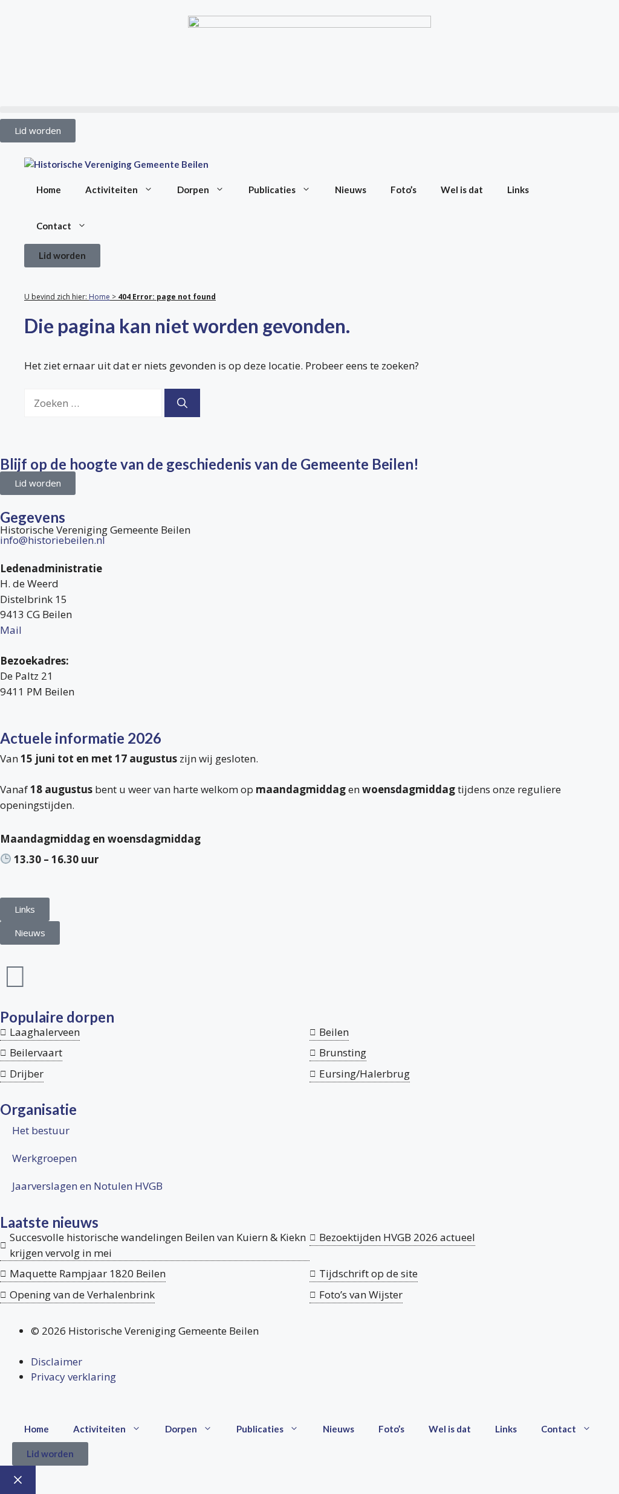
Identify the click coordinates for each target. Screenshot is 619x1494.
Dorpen (193, 189)
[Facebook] (15, 975)
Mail (11, 630)
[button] (309, 109)
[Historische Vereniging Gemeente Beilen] (116, 164)
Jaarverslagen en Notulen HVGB (87, 1186)
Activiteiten (111, 189)
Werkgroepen (44, 1158)
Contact (53, 225)
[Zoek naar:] (94, 403)
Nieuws (350, 189)
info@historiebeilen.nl (52, 540)
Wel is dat (462, 189)
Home (48, 189)
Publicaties (272, 189)
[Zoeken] (182, 403)
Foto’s (403, 189)
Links (518, 189)
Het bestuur (41, 1130)
